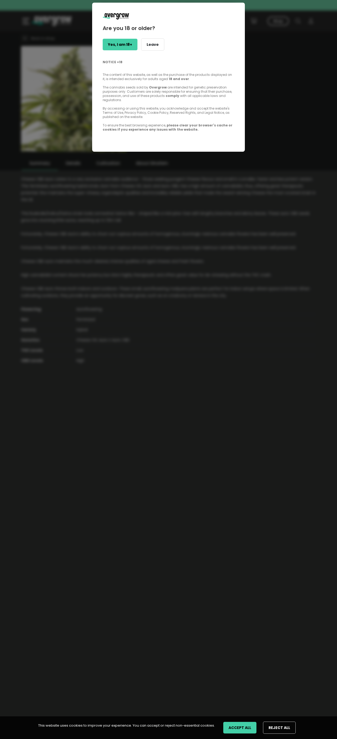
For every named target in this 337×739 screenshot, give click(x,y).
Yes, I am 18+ (120, 44)
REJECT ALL (279, 727)
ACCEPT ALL (240, 727)
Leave (153, 44)
